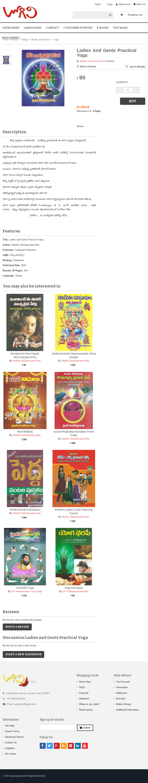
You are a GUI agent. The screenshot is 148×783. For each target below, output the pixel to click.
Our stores (10, 753)
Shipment (84, 698)
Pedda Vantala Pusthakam (25, 509)
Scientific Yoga (25, 587)
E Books (103, 27)
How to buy (85, 681)
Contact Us (11, 742)
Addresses (121, 693)
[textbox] (90, 14)
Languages (33, 27)
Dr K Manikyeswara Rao (75, 591)
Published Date (11, 265)
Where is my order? (89, 704)
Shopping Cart (135, 14)
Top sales (120, 27)
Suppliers (10, 748)
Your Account (123, 681)
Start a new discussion (23, 654)
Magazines (10, 37)
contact (52, 27)
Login (110, 4)
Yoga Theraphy (74, 587)
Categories (10, 27)
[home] (20, 12)
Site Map (9, 725)
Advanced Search (14, 737)
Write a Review (88, 66)
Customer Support (78, 27)
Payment (83, 693)
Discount (120, 698)
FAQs (82, 687)
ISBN (5, 255)
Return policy (86, 709)
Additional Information (127, 709)
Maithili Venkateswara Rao (93, 61)
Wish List (140, 4)
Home (98, 4)
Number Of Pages (12, 270)
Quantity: (122, 82)
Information (122, 687)
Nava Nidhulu (25, 431)
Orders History (123, 704)
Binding (7, 260)
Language (8, 275)
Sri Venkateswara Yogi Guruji (27, 591)
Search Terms (12, 731)
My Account (124, 4)
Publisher (8, 250)
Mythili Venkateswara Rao (75, 516)
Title (5, 239)
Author (6, 244)
